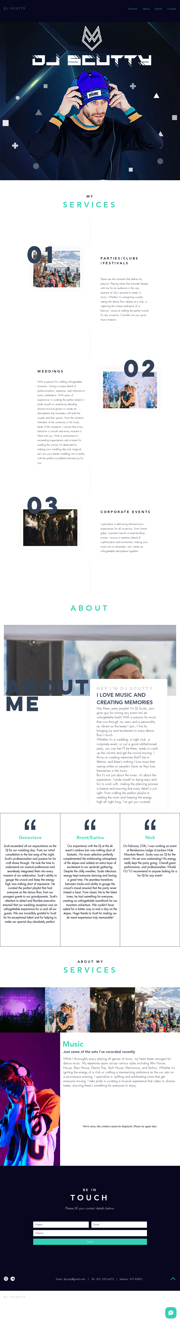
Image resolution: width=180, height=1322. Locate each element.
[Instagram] (6, 1279)
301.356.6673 (105, 1279)
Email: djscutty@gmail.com (70, 1279)
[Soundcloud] (13, 1279)
